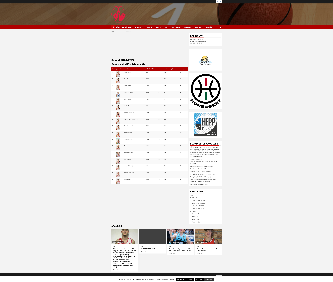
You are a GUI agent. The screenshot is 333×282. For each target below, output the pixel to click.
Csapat (158, 27)
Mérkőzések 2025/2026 (198, 200)
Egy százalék (176, 27)
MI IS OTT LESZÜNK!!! (196, 159)
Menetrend (138, 27)
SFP (166, 27)
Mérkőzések (126, 27)
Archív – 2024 (196, 216)
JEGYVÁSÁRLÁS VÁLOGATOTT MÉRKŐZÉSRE (203, 174)
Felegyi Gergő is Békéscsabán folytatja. (201, 177)
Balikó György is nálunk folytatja (199, 184)
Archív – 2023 (196, 219)
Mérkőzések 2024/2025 (198, 203)
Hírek (118, 27)
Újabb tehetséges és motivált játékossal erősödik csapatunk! (180, 250)
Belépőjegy (210, 27)
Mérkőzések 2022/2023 (198, 208)
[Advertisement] (149, 46)
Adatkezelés (208, 279)
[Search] (220, 27)
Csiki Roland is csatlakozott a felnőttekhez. (202, 166)
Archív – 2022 (196, 222)
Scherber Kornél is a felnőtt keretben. (200, 169)
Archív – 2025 (196, 214)
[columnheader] (114, 69)
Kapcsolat (187, 27)
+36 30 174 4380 (198, 39)
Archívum (198, 27)
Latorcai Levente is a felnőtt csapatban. (201, 171)
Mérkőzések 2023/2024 (198, 206)
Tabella (149, 27)
